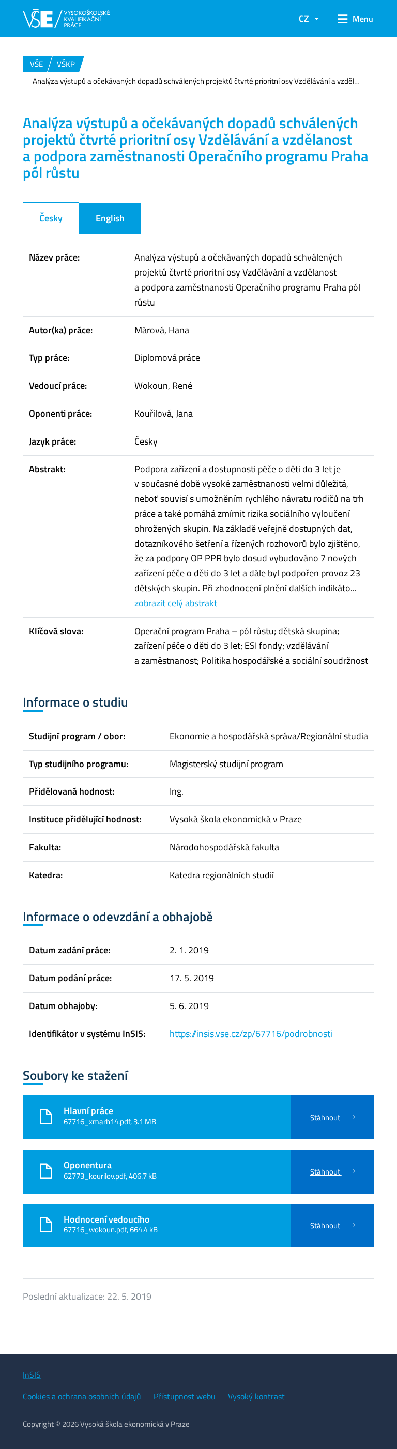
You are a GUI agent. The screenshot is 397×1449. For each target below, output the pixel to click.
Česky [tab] (51, 218)
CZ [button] (304, 18)
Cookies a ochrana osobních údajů (82, 1396)
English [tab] (110, 218)
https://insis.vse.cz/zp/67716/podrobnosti (251, 1034)
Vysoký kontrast (256, 1396)
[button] (351, 19)
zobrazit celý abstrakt (175, 603)
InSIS (32, 1374)
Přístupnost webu (185, 1396)
